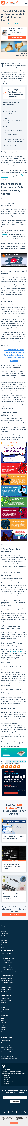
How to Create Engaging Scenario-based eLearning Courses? (11, 866)
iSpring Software (5, 1009)
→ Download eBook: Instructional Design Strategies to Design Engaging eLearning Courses (14, 355)
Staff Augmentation (6, 967)
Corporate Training (6, 1040)
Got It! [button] (14, 1123)
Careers (3, 938)
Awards (3, 935)
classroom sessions (16, 651)
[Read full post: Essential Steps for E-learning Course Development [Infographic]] (14, 883)
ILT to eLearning (7, 956)
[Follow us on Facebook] (16, 1112)
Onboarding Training (6, 978)
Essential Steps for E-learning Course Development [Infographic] (12, 896)
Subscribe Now (14, 914)
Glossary (3, 945)
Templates (4, 1025)
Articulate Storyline (6, 1000)
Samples (3, 931)
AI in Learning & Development (9, 1052)
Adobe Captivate (5, 1002)
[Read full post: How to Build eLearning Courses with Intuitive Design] (14, 826)
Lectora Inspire (5, 1012)
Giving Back (4, 940)
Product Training (5, 985)
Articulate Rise (5, 998)
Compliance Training (6, 987)
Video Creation (6, 960)
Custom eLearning (6, 953)
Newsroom (4, 942)
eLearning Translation (7, 1049)
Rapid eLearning (5, 965)
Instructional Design (6, 1054)
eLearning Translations (7, 969)
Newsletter (4, 1032)
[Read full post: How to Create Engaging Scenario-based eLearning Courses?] (14, 853)
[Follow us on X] (12, 1112)
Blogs (2, 1018)
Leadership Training (6, 980)
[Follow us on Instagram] (20, 1112)
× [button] (26, 1117)
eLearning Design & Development (16, 761)
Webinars (3, 1022)
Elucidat (3, 1007)
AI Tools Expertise (7, 962)
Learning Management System (9, 972)
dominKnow (4, 1005)
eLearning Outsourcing (7, 1056)
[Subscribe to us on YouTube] (8, 1112)
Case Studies (4, 933)
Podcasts (3, 1027)
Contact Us (4, 947)
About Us (3, 929)
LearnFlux (3, 1029)
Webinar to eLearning (8, 958)
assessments (5, 234)
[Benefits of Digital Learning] (14, 540)
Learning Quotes (5, 1034)
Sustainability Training (7, 982)
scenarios (22, 328)
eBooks (3, 1020)
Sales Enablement (5, 992)
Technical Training (6, 989)
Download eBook (17, 37)
